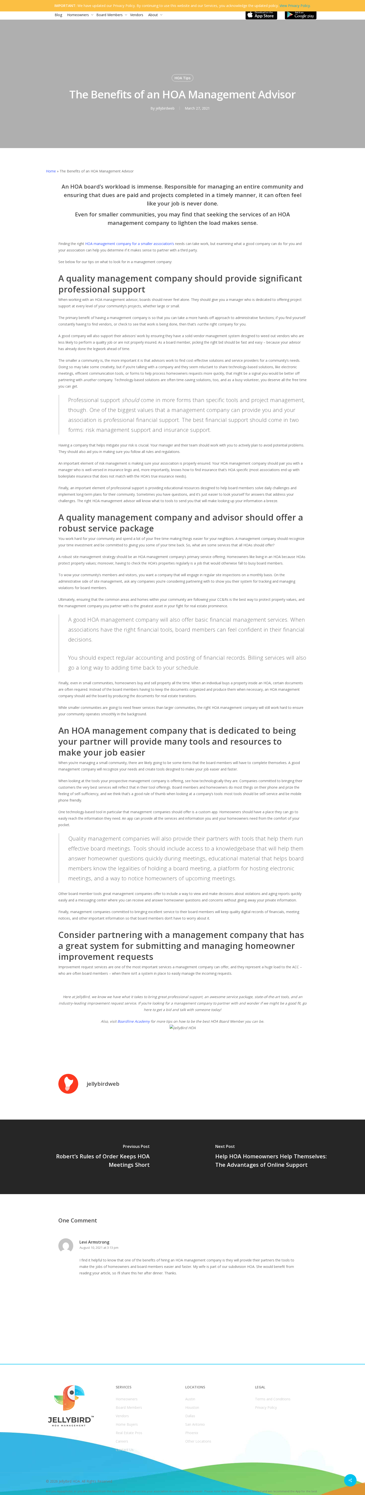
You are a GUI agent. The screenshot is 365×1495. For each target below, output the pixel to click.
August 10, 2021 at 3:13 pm (98, 1247)
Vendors (122, 1416)
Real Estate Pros (129, 1432)
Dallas (190, 1416)
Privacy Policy (266, 1407)
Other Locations (198, 1441)
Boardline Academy (133, 1021)
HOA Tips (182, 78)
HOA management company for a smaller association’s (129, 243)
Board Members (129, 1407)
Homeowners (127, 1399)
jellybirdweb (165, 108)
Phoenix (191, 1432)
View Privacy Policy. (295, 5)
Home (51, 171)
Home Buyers (127, 1424)
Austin (190, 1399)
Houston (192, 1407)
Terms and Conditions (273, 1399)
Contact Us (125, 1449)
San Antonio (195, 1424)
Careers (122, 1441)
